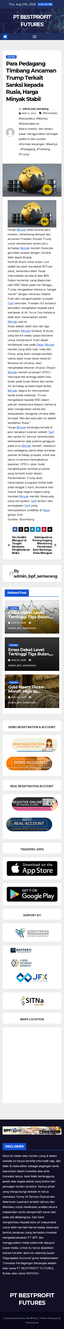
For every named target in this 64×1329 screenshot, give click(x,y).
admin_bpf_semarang (35, 108)
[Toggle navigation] (34, 36)
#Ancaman (50, 113)
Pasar (40, 344)
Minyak (21, 229)
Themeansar (32, 1322)
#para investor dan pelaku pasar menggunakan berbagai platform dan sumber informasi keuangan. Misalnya (38, 136)
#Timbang (43, 149)
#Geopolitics (27, 118)
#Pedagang (27, 149)
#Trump (24, 154)
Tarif (11, 303)
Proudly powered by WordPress (21, 1318)
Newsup (52, 1318)
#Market (41, 118)
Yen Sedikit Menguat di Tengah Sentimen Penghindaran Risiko (21, 545)
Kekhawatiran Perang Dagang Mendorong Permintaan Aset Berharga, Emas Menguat (42, 545)
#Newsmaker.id (29, 123)
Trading (11, 57)
